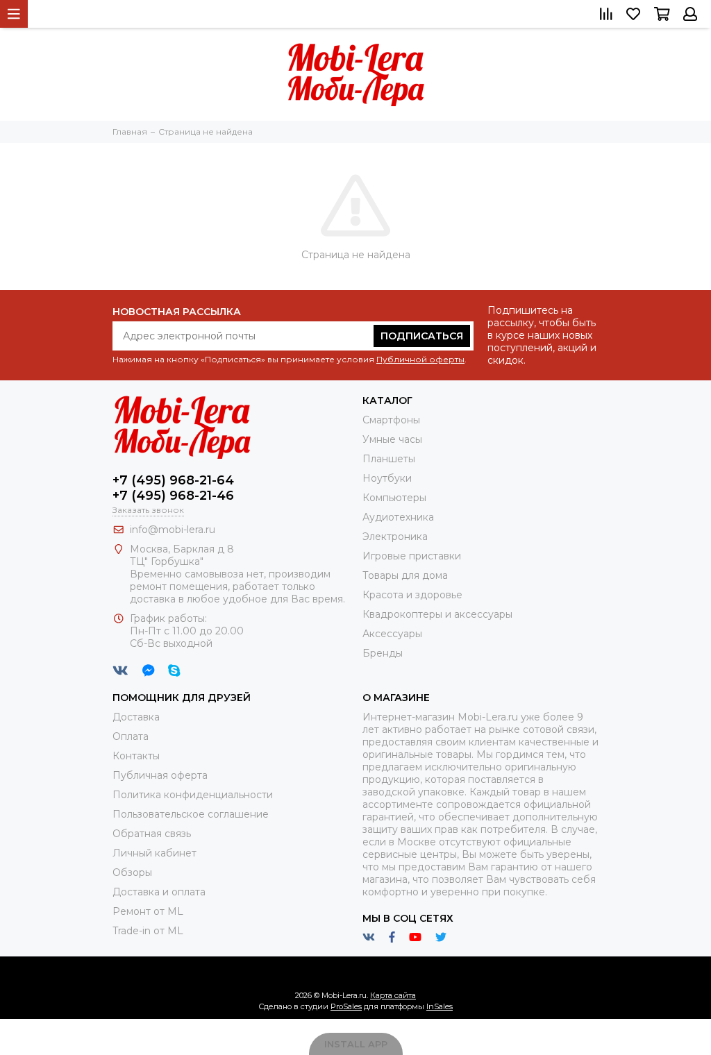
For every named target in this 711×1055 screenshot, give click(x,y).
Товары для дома (405, 575)
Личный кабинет (154, 853)
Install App (356, 1043)
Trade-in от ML (147, 931)
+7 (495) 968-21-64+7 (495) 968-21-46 (173, 488)
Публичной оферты (420, 359)
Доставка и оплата (159, 892)
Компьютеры (394, 497)
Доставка (136, 717)
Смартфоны (391, 420)
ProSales (346, 1006)
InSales (439, 1006)
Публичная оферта (160, 775)
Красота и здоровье (412, 595)
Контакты (136, 756)
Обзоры (132, 872)
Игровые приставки (411, 556)
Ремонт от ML (147, 911)
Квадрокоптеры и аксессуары (437, 614)
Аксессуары (392, 633)
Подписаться (421, 336)
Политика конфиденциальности (192, 794)
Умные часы (392, 439)
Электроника (395, 536)
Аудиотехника (398, 517)
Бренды (382, 653)
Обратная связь (151, 833)
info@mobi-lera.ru (172, 529)
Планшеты (388, 459)
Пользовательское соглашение (190, 814)
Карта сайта (393, 995)
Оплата (130, 736)
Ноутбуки (387, 478)
